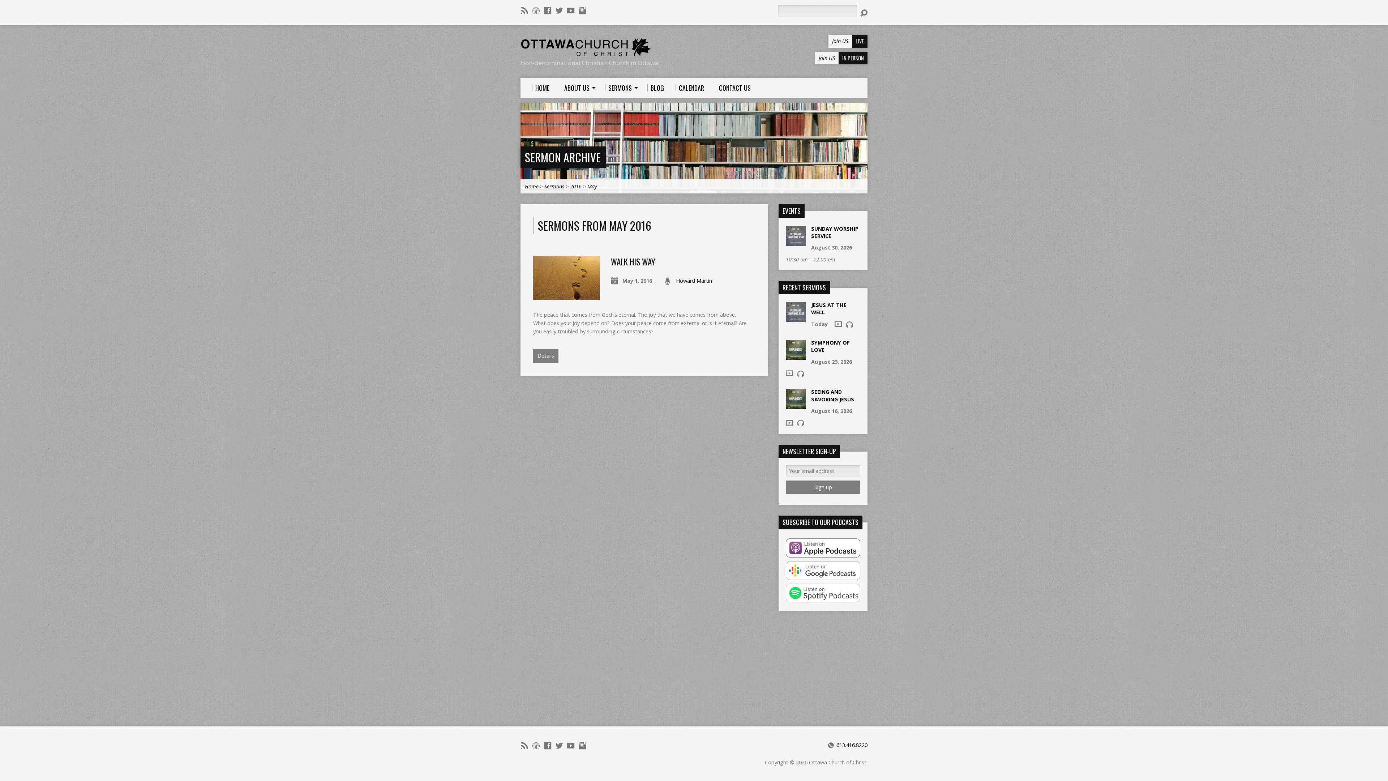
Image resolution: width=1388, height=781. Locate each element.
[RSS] (524, 10)
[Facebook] (547, 10)
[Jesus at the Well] (796, 318)
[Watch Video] (838, 324)
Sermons (554, 186)
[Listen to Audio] (849, 324)
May (592, 186)
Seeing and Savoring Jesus (832, 395)
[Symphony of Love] (796, 356)
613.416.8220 (852, 745)
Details (545, 355)
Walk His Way (633, 262)
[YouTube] (570, 10)
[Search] (864, 13)
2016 (576, 186)
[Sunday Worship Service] (796, 242)
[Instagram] (582, 10)
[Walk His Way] (566, 295)
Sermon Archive (563, 157)
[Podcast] (536, 10)
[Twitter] (559, 10)
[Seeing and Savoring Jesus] (796, 405)
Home (532, 186)
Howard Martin (694, 280)
